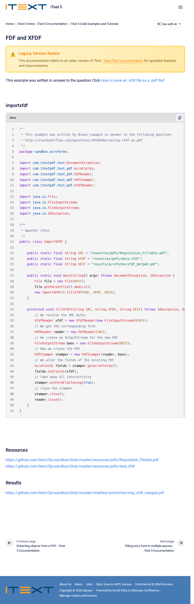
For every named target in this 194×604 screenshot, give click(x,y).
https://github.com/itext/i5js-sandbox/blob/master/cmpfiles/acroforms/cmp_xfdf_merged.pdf (85, 493)
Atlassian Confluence (145, 590)
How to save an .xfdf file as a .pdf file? (133, 80)
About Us (65, 584)
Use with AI (169, 24)
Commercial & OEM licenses (154, 584)
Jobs (89, 584)
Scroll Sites (120, 590)
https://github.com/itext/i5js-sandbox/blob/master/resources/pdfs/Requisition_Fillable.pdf (82, 460)
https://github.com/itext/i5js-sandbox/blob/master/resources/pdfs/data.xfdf (70, 466)
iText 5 (56, 7)
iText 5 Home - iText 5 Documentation (42, 24)
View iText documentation (123, 61)
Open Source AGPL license (114, 584)
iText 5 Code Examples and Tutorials (95, 24)
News (79, 584)
